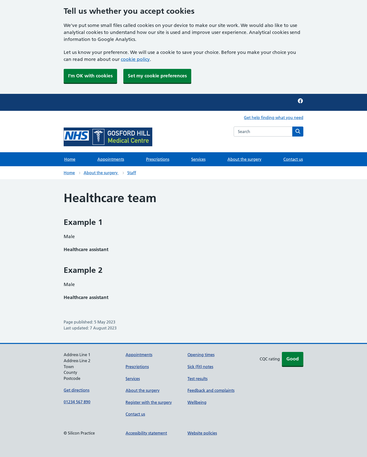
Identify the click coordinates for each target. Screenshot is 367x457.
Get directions (76, 390)
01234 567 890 (77, 401)
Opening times (200, 354)
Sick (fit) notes (200, 366)
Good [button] (292, 359)
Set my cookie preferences (157, 76)
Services (198, 159)
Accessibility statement (146, 433)
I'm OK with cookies (90, 76)
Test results (197, 378)
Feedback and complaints (210, 390)
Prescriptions (157, 159)
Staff (131, 172)
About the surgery (244, 159)
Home (69, 159)
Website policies (202, 433)
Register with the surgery (149, 402)
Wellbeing (196, 402)
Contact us (293, 159)
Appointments (110, 159)
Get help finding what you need (273, 117)
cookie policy (135, 59)
